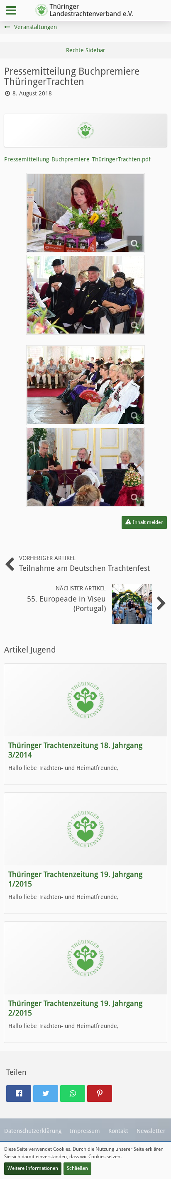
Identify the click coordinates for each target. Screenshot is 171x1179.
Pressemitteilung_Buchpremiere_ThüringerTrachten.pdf (77, 159)
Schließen (77, 1168)
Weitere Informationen (32, 1168)
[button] (11, 10)
